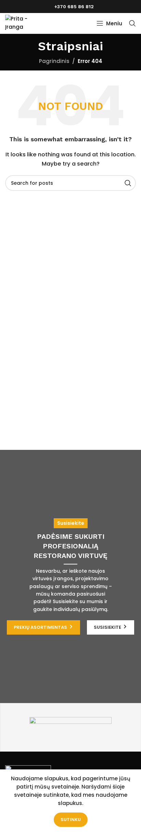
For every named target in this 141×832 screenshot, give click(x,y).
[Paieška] (132, 23)
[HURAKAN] (70, 727)
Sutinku (71, 819)
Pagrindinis (54, 61)
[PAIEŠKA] (128, 183)
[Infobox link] (70, 6)
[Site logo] (24, 22)
